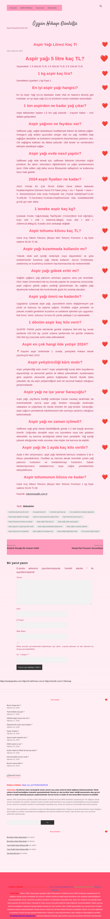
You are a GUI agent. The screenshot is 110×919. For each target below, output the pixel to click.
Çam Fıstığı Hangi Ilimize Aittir (17, 845)
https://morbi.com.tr (54, 681)
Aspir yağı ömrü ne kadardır (18, 531)
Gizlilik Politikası (26, 8)
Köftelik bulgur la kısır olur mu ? (18, 718)
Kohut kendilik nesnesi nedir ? (18, 757)
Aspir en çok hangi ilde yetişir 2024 (45, 517)
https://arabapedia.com (11, 681)
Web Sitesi (20, 631)
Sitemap (67, 681)
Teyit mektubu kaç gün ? (15, 712)
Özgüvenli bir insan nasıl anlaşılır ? (19, 725)
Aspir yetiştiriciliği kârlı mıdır (67, 531)
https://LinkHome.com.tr (33, 681)
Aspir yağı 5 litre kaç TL (45, 522)
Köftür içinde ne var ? (14, 744)
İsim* (18, 609)
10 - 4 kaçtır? (22, 655)
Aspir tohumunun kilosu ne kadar (20, 522)
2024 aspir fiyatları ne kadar (18, 517)
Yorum (19, 577)
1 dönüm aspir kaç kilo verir (18, 512)
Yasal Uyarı (40, 8)
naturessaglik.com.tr (36, 494)
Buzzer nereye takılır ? (15, 763)
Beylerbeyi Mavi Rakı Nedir (17, 837)
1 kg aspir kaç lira (39, 512)
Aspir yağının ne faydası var (43, 531)
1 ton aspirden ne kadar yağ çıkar (81, 512)
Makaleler (28, 506)
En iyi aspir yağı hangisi (90, 531)
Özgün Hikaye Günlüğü (55, 23)
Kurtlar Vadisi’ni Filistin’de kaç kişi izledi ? (22, 750)
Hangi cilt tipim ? (13, 731)
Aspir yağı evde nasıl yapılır (68, 522)
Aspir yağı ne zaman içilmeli (77, 526)
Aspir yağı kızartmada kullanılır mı (50, 526)
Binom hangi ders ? (14, 705)
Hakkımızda (52, 8)
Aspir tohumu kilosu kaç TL (72, 517)
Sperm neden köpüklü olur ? (17, 738)
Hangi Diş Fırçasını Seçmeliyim (87, 548)
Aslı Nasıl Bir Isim (13, 853)
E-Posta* (20, 620)
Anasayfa (13, 8)
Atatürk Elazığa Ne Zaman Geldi (23, 548)
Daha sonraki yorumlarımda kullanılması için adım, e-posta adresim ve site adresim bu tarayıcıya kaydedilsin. (55, 647)
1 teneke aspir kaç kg (57, 512)
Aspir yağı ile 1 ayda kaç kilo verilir (21, 526)
